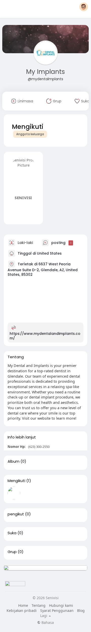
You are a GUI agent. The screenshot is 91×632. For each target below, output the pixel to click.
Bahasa (47, 622)
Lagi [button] (44, 615)
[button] (83, 7)
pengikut (16, 514)
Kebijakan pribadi (22, 610)
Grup (12, 552)
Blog (81, 610)
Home (23, 605)
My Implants (45, 71)
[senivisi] (14, 493)
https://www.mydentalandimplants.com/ (45, 336)
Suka (12, 533)
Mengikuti (16, 481)
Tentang (39, 605)
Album (13, 461)
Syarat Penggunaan (57, 610)
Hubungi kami (61, 605)
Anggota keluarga (30, 134)
